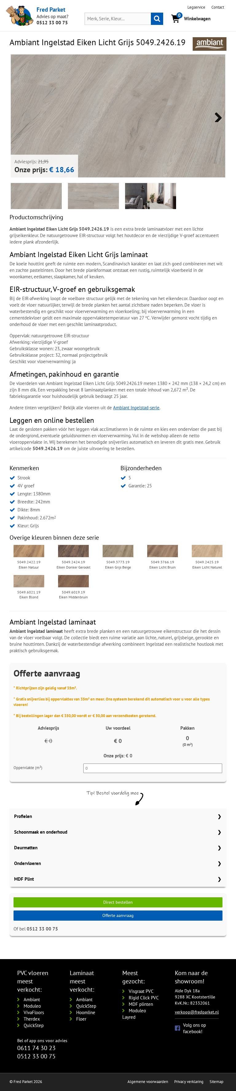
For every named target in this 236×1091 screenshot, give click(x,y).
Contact (217, 7)
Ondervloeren (27, 863)
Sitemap (216, 1081)
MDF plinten (141, 1004)
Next (216, 116)
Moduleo (32, 1006)
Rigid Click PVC (144, 998)
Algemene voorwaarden (148, 1081)
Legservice (196, 7)
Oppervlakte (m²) (28, 767)
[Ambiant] (209, 44)
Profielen (23, 816)
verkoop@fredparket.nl (197, 1012)
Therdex (32, 1019)
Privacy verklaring (188, 1081)
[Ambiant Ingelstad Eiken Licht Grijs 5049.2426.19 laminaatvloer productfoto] (118, 161)
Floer (81, 1019)
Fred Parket (51, 9)
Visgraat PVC (141, 991)
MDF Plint (24, 879)
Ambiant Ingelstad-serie (136, 408)
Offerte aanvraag (118, 915)
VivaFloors (34, 1012)
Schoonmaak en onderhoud (40, 832)
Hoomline (85, 1012)
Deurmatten (25, 848)
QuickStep (34, 1025)
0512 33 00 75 (52, 23)
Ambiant (32, 999)
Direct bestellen (118, 902)
